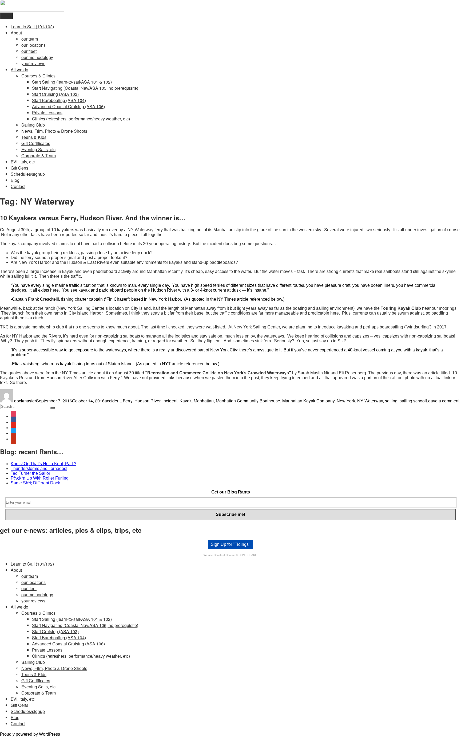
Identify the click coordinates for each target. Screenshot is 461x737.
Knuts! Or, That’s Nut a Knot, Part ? (43, 463)
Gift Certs (19, 168)
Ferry (127, 401)
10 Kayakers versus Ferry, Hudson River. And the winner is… (92, 217)
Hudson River (147, 401)
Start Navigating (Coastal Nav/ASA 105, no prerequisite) (85, 88)
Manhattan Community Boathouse (248, 401)
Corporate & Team (38, 155)
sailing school (413, 401)
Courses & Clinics (38, 76)
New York (346, 401)
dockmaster (25, 401)
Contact (18, 186)
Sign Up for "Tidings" (230, 544)
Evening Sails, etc (38, 149)
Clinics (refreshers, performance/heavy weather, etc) (81, 119)
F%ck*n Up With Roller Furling (40, 478)
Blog (15, 180)
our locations (33, 45)
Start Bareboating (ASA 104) (59, 100)
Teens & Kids (33, 137)
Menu (6, 15)
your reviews (33, 63)
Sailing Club (33, 125)
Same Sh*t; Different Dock (35, 483)
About (16, 33)
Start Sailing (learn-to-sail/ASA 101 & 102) (72, 82)
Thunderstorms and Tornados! (39, 468)
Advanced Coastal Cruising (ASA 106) (68, 106)
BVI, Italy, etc (23, 162)
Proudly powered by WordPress (30, 734)
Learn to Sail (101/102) (32, 26)
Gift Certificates (35, 143)
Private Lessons (47, 112)
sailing (391, 401)
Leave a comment (442, 401)
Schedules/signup (28, 174)
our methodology (37, 57)
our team (29, 39)
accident (113, 401)
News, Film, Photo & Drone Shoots (54, 131)
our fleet (29, 51)
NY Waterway (370, 401)
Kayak (186, 401)
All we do (19, 69)
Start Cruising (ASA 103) (55, 94)
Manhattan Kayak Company (308, 401)
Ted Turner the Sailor (30, 473)
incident (169, 401)
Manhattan (204, 401)
